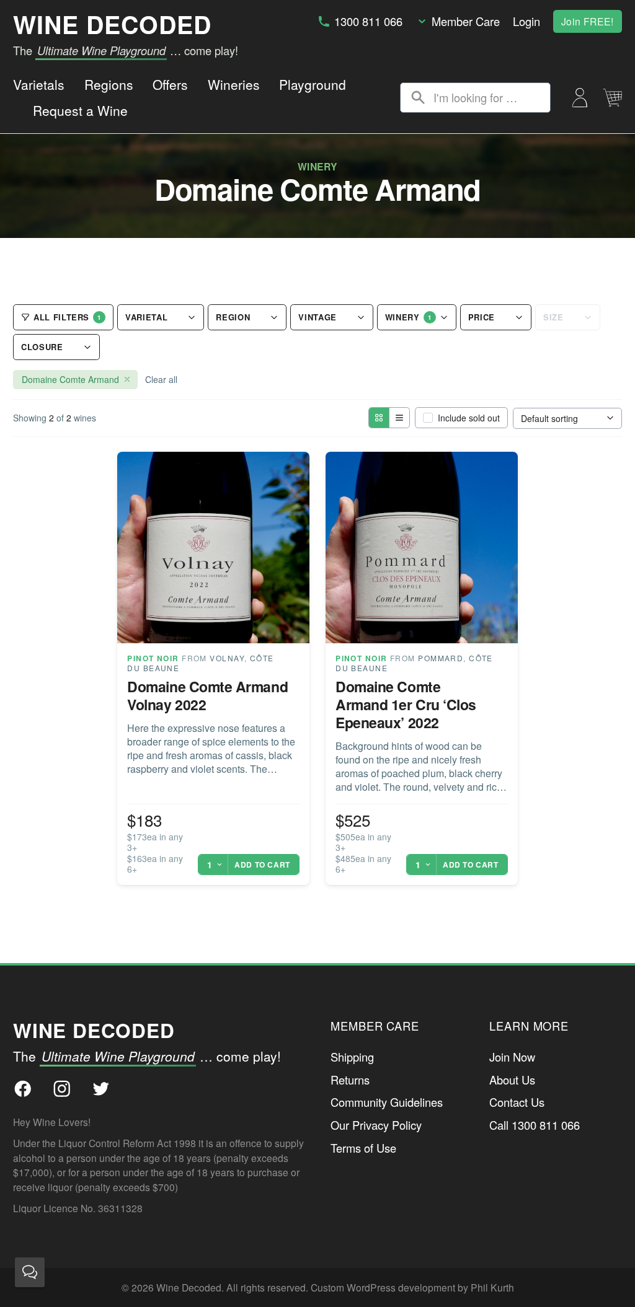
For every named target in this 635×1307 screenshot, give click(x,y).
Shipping (352, 1057)
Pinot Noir (153, 658)
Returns (350, 1080)
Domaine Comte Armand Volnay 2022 (207, 695)
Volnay (227, 658)
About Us (512, 1080)
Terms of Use (363, 1148)
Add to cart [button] (262, 864)
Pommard (440, 658)
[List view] (399, 418)
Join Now (512, 1057)
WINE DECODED (112, 24)
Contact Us (516, 1102)
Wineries (234, 84)
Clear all (161, 379)
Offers (170, 84)
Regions (108, 84)
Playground (312, 84)
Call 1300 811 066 (534, 1125)
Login (526, 21)
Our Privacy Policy (376, 1125)
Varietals (38, 84)
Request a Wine (80, 110)
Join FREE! (587, 21)
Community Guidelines (387, 1102)
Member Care (466, 21)
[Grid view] (379, 418)
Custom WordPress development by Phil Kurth (412, 1287)
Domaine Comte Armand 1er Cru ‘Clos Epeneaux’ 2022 (405, 704)
